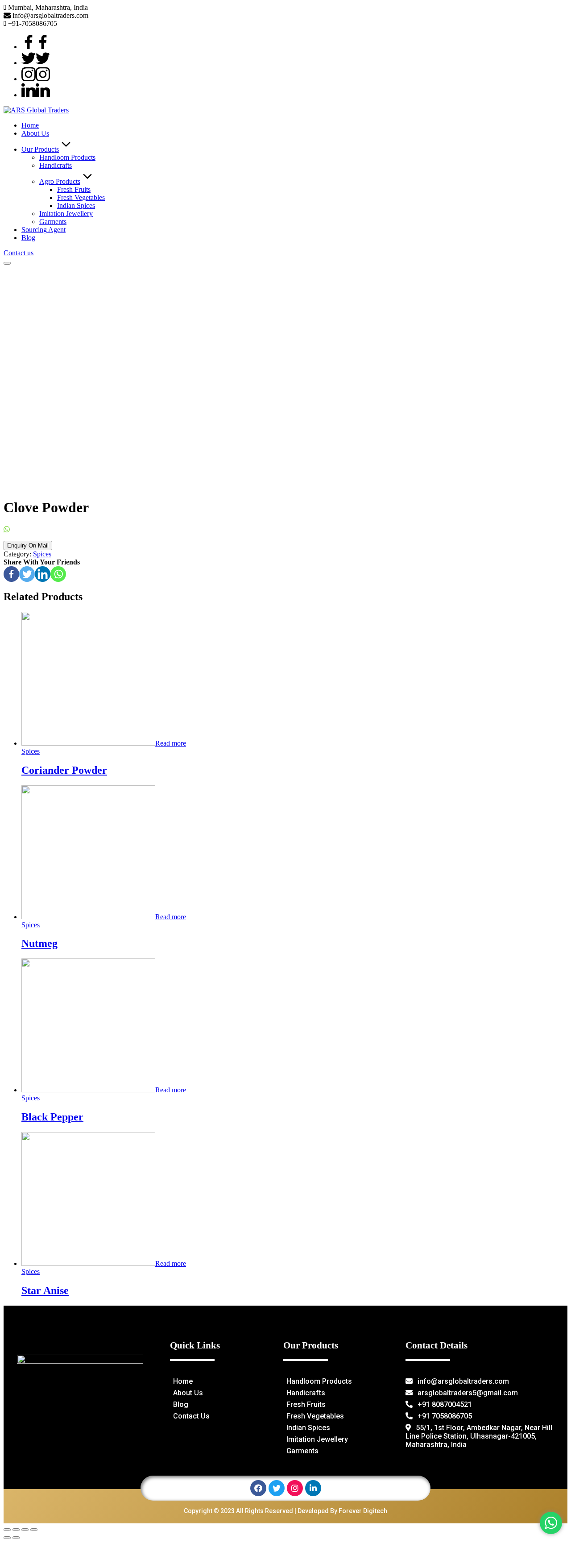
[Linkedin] (42, 574)
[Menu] (7, 263)
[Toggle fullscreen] (25, 1529)
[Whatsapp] (58, 574)
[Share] (16, 1529)
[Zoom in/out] (33, 1529)
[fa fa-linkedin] (35, 95)
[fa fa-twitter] (35, 62)
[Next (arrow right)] (16, 1537)
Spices (42, 554)
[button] (18, 253)
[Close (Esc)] (7, 1529)
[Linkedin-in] (313, 1488)
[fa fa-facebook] (35, 46)
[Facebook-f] (258, 1488)
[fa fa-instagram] (35, 79)
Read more (170, 743)
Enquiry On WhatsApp (43, 529)
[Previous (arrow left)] (7, 1537)
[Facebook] (11, 574)
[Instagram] (295, 1488)
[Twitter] (27, 574)
